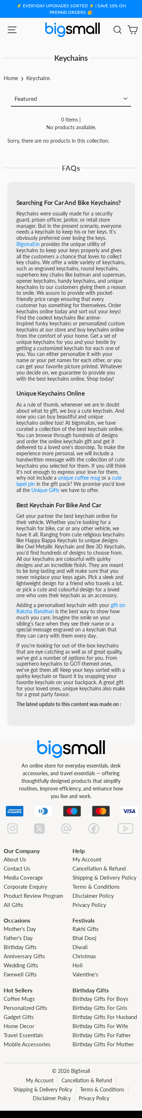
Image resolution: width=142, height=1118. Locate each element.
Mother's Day (20, 928)
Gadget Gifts (19, 1017)
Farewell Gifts (20, 974)
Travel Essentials (23, 1035)
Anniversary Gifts (24, 956)
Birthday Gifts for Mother (103, 1044)
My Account (86, 859)
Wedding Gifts (21, 965)
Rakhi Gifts (85, 928)
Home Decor (19, 1026)
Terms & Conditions (96, 886)
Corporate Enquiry (25, 886)
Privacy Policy (89, 904)
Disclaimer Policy (93, 895)
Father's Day (18, 938)
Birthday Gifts (20, 947)
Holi (77, 965)
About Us (15, 859)
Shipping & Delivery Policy (104, 877)
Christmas (84, 956)
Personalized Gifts (25, 1007)
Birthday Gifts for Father (101, 1035)
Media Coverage (23, 877)
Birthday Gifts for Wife (100, 1026)
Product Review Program (33, 895)
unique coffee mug (79, 478)
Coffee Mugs (19, 998)
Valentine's (85, 974)
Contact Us (17, 868)
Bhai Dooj (84, 938)
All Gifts (13, 904)
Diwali (80, 947)
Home (11, 78)
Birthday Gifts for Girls (99, 1007)
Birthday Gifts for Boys (100, 998)
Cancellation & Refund (99, 868)
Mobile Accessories (27, 1044)
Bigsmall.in (28, 244)
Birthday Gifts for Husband (104, 1017)
